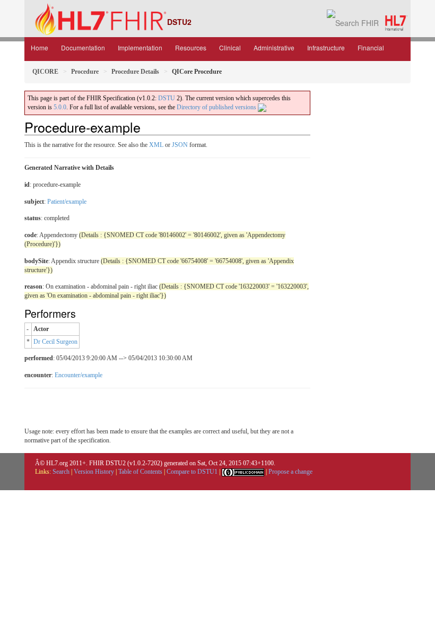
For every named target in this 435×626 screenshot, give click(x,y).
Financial (371, 47)
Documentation (83, 47)
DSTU (166, 98)
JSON (180, 145)
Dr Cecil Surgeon (55, 341)
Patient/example (66, 201)
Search (61, 471)
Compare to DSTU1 (192, 471)
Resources (190, 47)
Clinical (230, 47)
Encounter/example (78, 375)
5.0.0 (60, 107)
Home (39, 47)
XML (156, 145)
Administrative (274, 47)
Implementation (140, 47)
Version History (94, 471)
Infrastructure (326, 47)
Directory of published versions (217, 107)
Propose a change (290, 471)
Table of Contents (140, 471)
